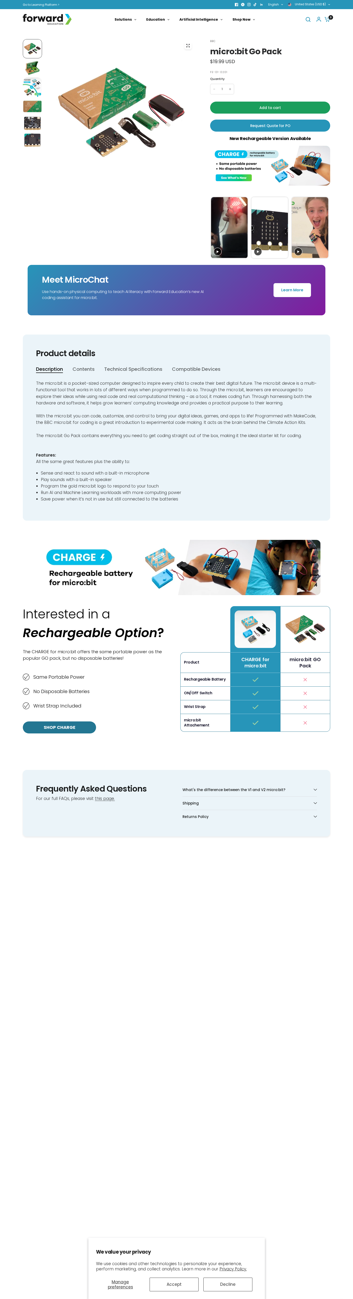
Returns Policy (196, 816)
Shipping (191, 803)
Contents (84, 369)
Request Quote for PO (270, 125)
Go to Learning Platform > (41, 5)
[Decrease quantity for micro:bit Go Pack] (214, 89)
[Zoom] (188, 45)
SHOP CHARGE (59, 727)
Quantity (217, 79)
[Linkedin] (261, 4)
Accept (174, 1284)
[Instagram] (249, 4)
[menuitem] (42, 4)
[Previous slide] (214, 227)
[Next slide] (326, 227)
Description (49, 369)
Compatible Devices (196, 369)
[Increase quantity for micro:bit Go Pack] (230, 89)
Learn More (292, 290)
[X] (243, 4)
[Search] (308, 19)
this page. (105, 798)
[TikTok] (255, 4)
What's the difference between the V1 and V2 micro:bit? (234, 789)
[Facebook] (236, 4)
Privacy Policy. (233, 1269)
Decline (228, 1284)
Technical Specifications (133, 369)
